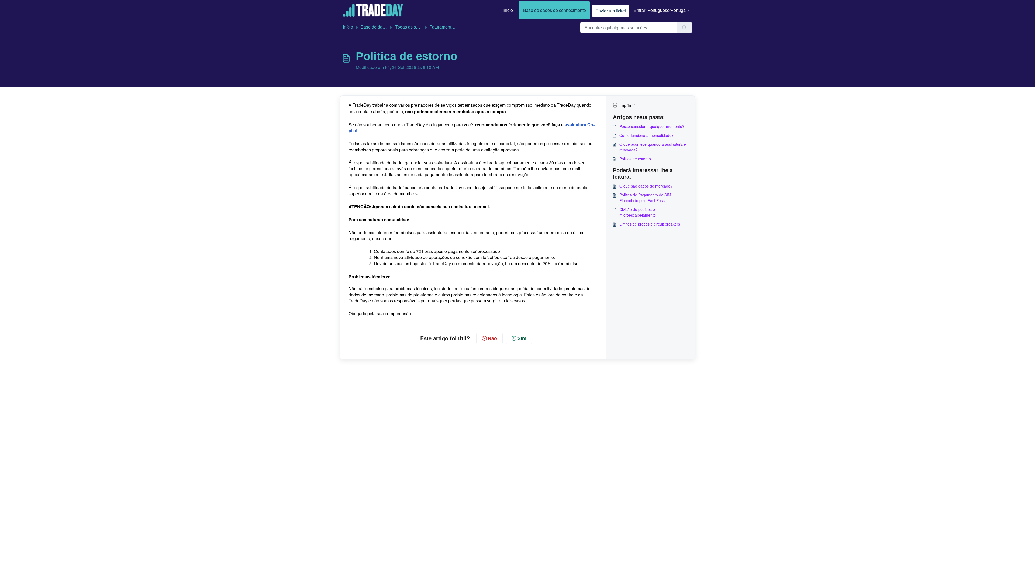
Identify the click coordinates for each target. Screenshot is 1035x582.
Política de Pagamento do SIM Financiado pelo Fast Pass (645, 197)
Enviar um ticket (610, 11)
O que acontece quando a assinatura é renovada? (652, 147)
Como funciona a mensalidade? (646, 135)
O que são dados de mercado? (645, 186)
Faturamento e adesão (451, 27)
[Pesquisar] (684, 27)
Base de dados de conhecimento (554, 10)
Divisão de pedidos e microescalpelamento (637, 212)
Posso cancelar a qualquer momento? (651, 126)
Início (508, 10)
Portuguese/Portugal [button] (667, 10)
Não (492, 338)
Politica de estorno (635, 158)
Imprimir (627, 105)
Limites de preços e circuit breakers (649, 224)
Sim (522, 338)
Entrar (639, 10)
